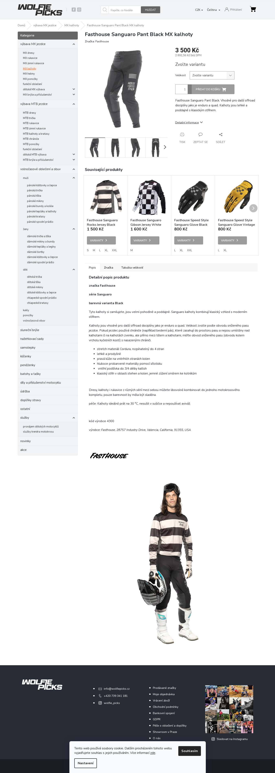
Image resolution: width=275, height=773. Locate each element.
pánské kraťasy (36, 216)
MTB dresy (29, 113)
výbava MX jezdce (33, 44)
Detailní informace (187, 122)
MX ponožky (30, 79)
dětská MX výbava (34, 89)
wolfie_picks (112, 703)
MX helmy (29, 74)
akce (23, 450)
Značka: (97, 41)
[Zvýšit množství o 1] (190, 87)
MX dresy (28, 53)
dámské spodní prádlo (40, 262)
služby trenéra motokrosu (38, 432)
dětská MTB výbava (34, 154)
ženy (25, 229)
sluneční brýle (29, 330)
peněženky (27, 365)
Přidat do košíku (208, 89)
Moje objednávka (164, 694)
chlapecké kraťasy (37, 303)
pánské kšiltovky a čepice (42, 185)
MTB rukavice (31, 123)
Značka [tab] (108, 268)
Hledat (150, 10)
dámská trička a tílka (39, 236)
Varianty (96, 240)
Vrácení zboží (161, 701)
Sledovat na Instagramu (232, 739)
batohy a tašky (30, 374)
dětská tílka (34, 282)
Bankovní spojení (164, 713)
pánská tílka (34, 196)
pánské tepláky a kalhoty (41, 211)
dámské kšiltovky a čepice (42, 257)
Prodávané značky (164, 688)
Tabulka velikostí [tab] (132, 268)
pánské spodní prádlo (40, 222)
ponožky (28, 315)
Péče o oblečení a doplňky (169, 726)
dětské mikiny (35, 287)
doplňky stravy (30, 400)
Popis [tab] (92, 268)
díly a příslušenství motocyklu (40, 383)
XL (106, 250)
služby (24, 418)
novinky (25, 441)
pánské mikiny (35, 201)
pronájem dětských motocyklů (41, 426)
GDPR (156, 719)
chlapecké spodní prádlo (42, 298)
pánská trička (35, 190)
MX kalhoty (29, 68)
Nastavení (85, 763)
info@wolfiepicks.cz (116, 689)
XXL (114, 250)
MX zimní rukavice (33, 63)
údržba (25, 391)
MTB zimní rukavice (34, 128)
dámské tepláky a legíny (41, 247)
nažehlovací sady (32, 339)
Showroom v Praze (165, 732)
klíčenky (25, 356)
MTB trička (29, 118)
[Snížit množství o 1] (190, 91)
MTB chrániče (31, 139)
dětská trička (34, 277)
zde (152, 753)
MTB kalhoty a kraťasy (36, 134)
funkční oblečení (32, 84)
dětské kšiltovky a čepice (41, 292)
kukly (26, 310)
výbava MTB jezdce (34, 104)
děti (25, 270)
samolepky (27, 348)
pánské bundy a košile (40, 206)
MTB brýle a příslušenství (38, 160)
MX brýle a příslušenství (37, 95)
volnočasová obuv (34, 321)
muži (25, 178)
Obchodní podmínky (165, 707)
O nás (157, 738)
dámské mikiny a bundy (41, 241)
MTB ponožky (31, 144)
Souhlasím (189, 751)
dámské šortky (35, 252)
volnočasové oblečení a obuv (40, 169)
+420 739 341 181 (116, 696)
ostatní (25, 409)
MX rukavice (30, 58)
